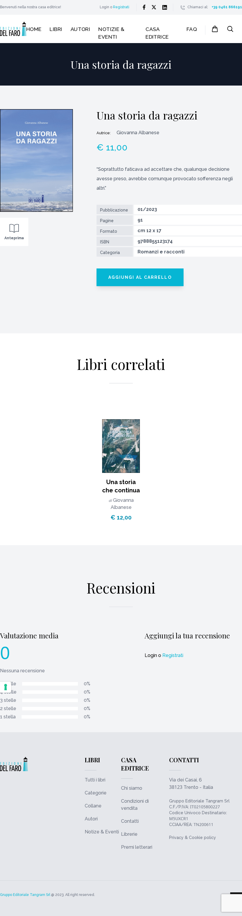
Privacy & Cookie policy (192, 837)
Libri (56, 29)
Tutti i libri (95, 780)
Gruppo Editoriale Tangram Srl (199, 801)
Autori (80, 29)
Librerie (129, 834)
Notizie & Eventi (111, 33)
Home (34, 29)
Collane (93, 806)
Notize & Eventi (102, 832)
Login (104, 7)
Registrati (121, 7)
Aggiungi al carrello (140, 277)
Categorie (96, 793)
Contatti (130, 821)
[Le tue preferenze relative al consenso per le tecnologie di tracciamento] (5, 687)
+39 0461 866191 (227, 7)
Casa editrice (157, 33)
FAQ (192, 29)
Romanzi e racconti (161, 252)
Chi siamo (131, 788)
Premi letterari (136, 847)
